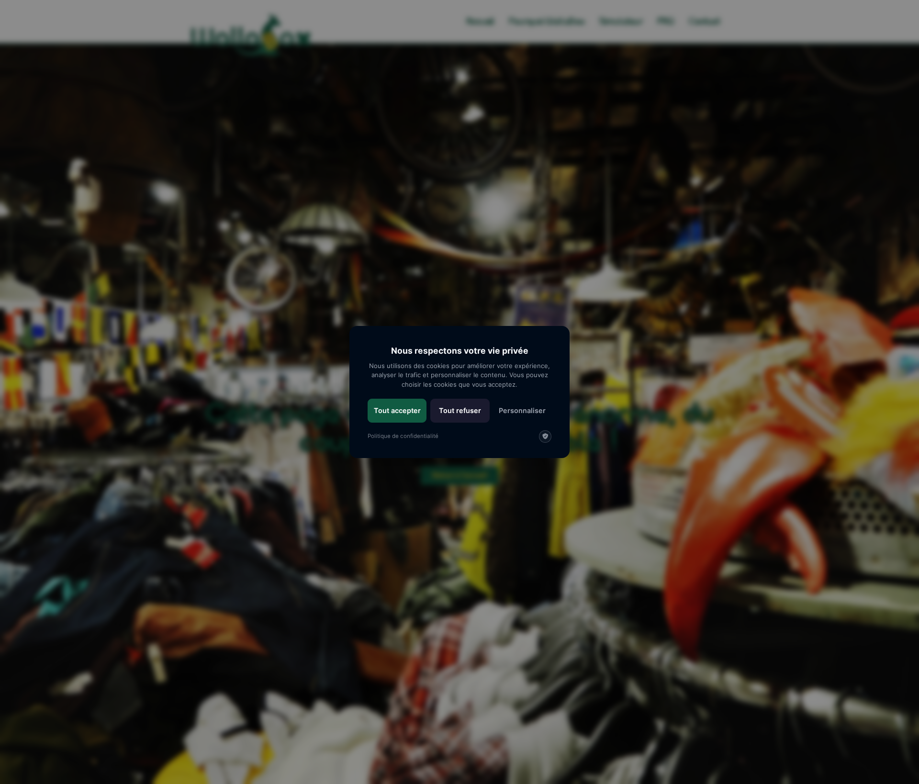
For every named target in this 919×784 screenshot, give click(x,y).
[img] (545, 436)
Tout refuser (460, 410)
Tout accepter (397, 410)
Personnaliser (522, 410)
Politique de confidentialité (403, 436)
